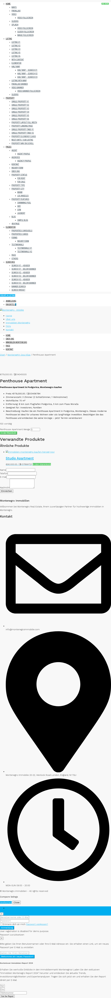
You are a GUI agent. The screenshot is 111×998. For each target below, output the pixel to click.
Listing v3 (16, 49)
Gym (19, 210)
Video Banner (18, 87)
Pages (8, 147)
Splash (15, 25)
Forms (14, 237)
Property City (18, 189)
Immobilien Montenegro (18, 322)
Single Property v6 (20, 119)
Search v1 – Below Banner (24, 269)
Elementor (16, 63)
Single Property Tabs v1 (23, 129)
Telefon (4, 473)
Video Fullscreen (25, 18)
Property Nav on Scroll (23, 143)
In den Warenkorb (8, 433)
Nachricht (5, 487)
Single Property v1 (20, 101)
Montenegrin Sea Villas (19, 355)
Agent (14, 150)
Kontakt (15, 164)
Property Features (20, 199)
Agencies (16, 157)
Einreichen (6, 491)
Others (15, 258)
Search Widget (18, 290)
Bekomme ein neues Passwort (17, 956)
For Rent (21, 178)
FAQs (14, 255)
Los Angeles (23, 196)
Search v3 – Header (21, 279)
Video (14, 14)
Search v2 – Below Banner (24, 276)
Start (2, 355)
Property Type (18, 185)
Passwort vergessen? (37, 924)
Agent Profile (23, 154)
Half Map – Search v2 (27, 73)
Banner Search (19, 286)
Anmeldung (11, 301)
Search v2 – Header (21, 272)
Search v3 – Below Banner (24, 283)
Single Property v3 (20, 108)
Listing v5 (16, 52)
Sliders (15, 21)
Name (3, 470)
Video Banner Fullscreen (28, 91)
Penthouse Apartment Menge (15, 429)
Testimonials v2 (24, 251)
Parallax (16, 11)
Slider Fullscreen (25, 32)
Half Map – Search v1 (27, 70)
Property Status (19, 175)
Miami (19, 192)
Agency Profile (24, 161)
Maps (14, 7)
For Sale (21, 182)
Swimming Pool (24, 203)
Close (17, 902)
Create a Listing (7, 295)
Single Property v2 (20, 105)
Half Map (16, 66)
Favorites (11, 304)
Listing (9, 39)
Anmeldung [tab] (11, 908)
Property (10, 98)
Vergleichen (6, 902)
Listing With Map (19, 80)
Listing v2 (16, 45)
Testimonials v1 (24, 248)
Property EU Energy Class (24, 136)
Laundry (21, 213)
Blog (14, 217)
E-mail (3, 477)
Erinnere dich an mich (14, 924)
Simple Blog (22, 220)
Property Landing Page (22, 126)
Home (8, 4)
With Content (18, 59)
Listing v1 (16, 42)
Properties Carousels (22, 230)
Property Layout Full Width (24, 122)
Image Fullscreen (25, 35)
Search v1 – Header (21, 265)
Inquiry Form (17, 168)
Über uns (16, 171)
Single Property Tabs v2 (23, 133)
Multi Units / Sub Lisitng (22, 140)
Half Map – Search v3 (27, 77)
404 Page (16, 223)
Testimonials (18, 244)
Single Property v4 (20, 112)
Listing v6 (16, 56)
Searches (10, 262)
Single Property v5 (20, 115)
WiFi (19, 206)
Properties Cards (20, 234)
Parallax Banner (20, 84)
